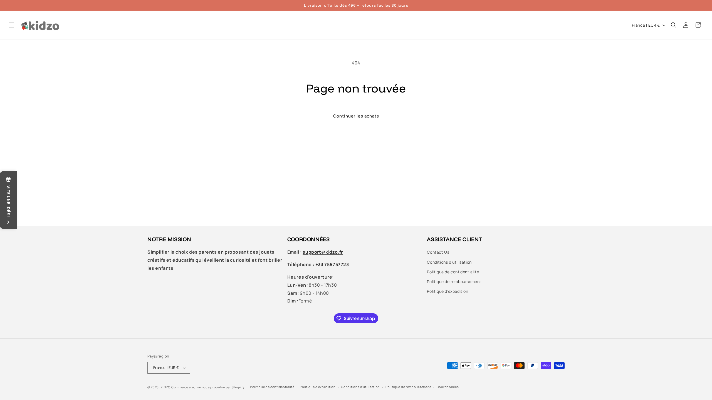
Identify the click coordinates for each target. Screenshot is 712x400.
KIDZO (166, 387)
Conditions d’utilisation (449, 262)
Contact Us (438, 252)
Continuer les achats (356, 116)
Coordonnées (448, 387)
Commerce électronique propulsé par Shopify (207, 387)
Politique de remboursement (454, 281)
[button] (12, 25)
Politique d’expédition (447, 291)
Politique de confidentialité (453, 271)
